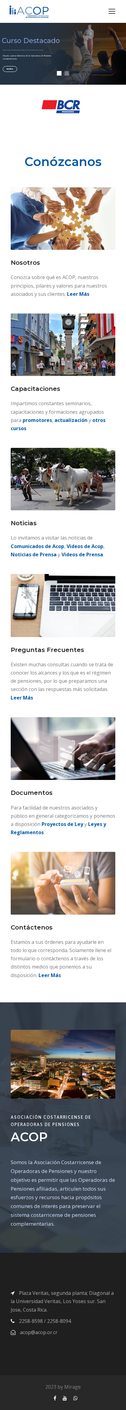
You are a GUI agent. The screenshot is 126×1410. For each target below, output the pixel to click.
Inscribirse (10, 69)
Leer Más (78, 294)
